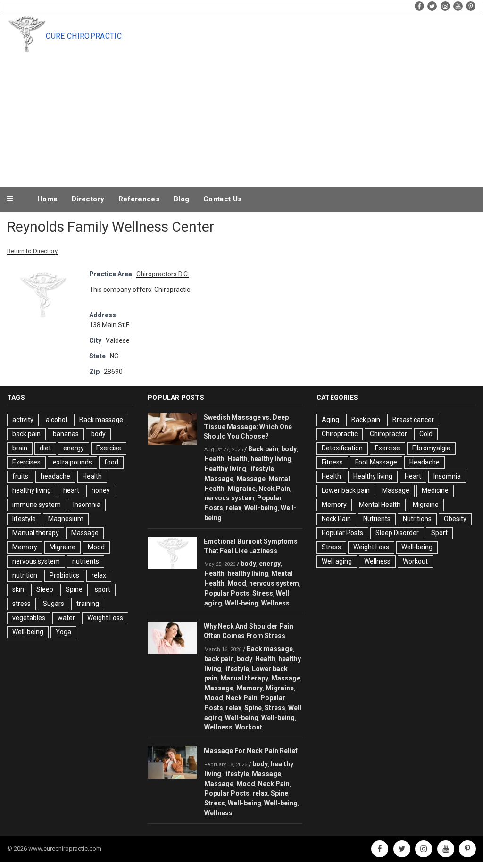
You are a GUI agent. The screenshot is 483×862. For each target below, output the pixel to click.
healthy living (31, 490)
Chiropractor (388, 434)
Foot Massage (376, 462)
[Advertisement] (261, 114)
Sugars (53, 603)
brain (19, 448)
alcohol (56, 419)
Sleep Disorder (397, 533)
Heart (413, 476)
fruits (20, 476)
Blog (181, 199)
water (66, 618)
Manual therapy (35, 533)
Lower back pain (346, 490)
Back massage (101, 419)
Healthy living (225, 468)
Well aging (337, 561)
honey (101, 490)
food (111, 462)
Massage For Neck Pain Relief (251, 750)
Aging (330, 419)
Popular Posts (227, 593)
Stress (262, 593)
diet (45, 448)
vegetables (28, 618)
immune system (36, 504)
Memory (24, 547)
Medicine (435, 490)
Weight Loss (105, 618)
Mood (96, 547)
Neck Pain (274, 488)
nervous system (36, 561)
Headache (424, 462)
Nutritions (417, 518)
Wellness (275, 603)
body (98, 434)
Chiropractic (340, 434)
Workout (248, 727)
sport (102, 589)
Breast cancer (413, 419)
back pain (26, 434)
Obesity (455, 518)
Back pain (263, 449)
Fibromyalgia (431, 448)
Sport (439, 533)
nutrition (24, 575)
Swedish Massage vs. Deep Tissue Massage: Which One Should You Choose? (248, 427)
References (138, 199)
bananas (66, 434)
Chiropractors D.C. (162, 274)
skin (18, 589)
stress (21, 603)
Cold (426, 434)
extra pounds (72, 462)
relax (99, 575)
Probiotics (64, 575)
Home (47, 199)
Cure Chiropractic (83, 36)
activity (22, 419)
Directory (88, 199)
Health (92, 476)
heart (71, 490)
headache (55, 476)
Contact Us (222, 199)
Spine (74, 589)
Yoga (63, 632)
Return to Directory (32, 251)
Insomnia (86, 504)
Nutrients (377, 518)
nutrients (85, 561)
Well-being (27, 632)
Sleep (44, 589)
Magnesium (65, 518)
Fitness (332, 462)
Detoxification (342, 448)
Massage (85, 533)
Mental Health (379, 504)
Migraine (62, 547)
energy (73, 448)
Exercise (108, 448)
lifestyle (24, 518)
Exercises (26, 462)
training (87, 603)
